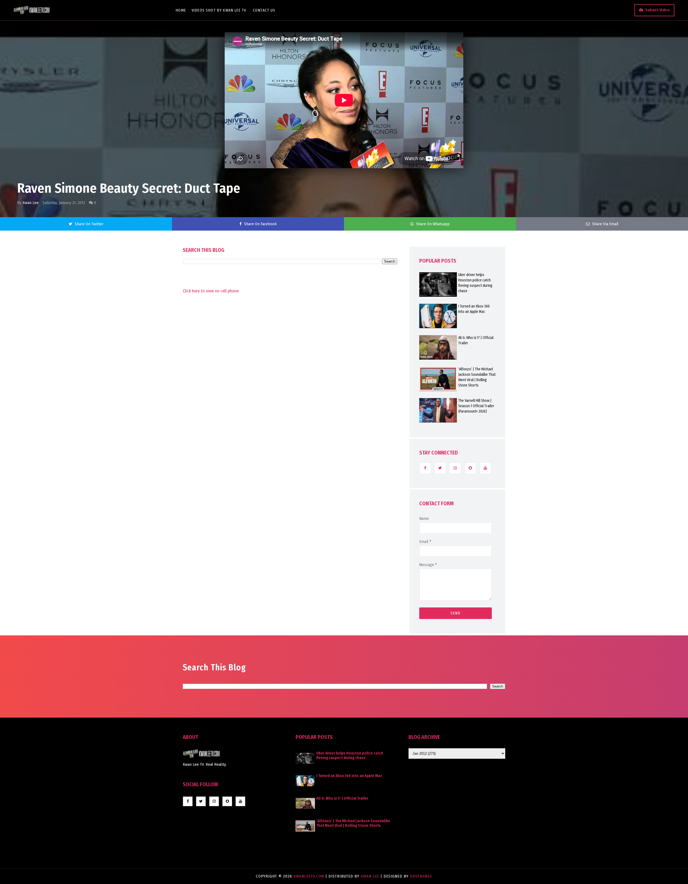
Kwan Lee (31, 202)
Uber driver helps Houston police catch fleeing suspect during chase (475, 283)
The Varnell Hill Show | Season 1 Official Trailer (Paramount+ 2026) (476, 406)
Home (181, 10)
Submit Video (657, 10)
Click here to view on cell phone (211, 291)
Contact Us (264, 10)
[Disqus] (290, 439)
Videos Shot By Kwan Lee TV (219, 10)
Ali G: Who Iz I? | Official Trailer (475, 340)
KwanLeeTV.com (309, 876)
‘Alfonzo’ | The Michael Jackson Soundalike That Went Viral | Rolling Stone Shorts (477, 377)
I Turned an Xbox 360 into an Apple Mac (474, 309)
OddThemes (421, 876)
